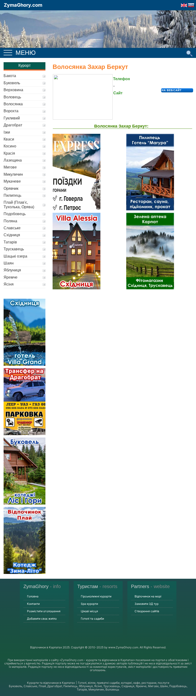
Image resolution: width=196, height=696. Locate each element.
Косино (10, 146)
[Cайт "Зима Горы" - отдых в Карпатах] (191, 3)
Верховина (13, 90)
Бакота (10, 76)
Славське (12, 228)
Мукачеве (12, 181)
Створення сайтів (147, 611)
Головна (32, 596)
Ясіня (9, 284)
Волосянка (13, 104)
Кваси (9, 139)
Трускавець (14, 249)
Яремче (10, 277)
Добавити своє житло (42, 618)
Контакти (33, 604)
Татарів (10, 242)
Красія (9, 153)
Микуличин (13, 174)
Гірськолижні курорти (96, 596)
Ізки (7, 132)
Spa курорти (89, 604)
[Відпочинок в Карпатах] (98, 35)
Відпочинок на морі (148, 596)
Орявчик (11, 188)
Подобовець (15, 214)
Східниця (12, 235)
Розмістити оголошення (43, 611)
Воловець (12, 97)
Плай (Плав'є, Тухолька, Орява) (19, 204)
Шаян (9, 263)
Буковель (12, 83)
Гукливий (12, 118)
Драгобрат (13, 125)
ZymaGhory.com (23, 5)
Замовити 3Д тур (146, 604)
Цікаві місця (89, 611)
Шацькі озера (15, 256)
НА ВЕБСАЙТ (172, 90)
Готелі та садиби (92, 618)
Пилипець (12, 195)
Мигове (10, 167)
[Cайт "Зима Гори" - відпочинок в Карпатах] (184, 3)
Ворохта (11, 111)
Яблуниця (12, 270)
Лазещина (13, 160)
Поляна (10, 221)
